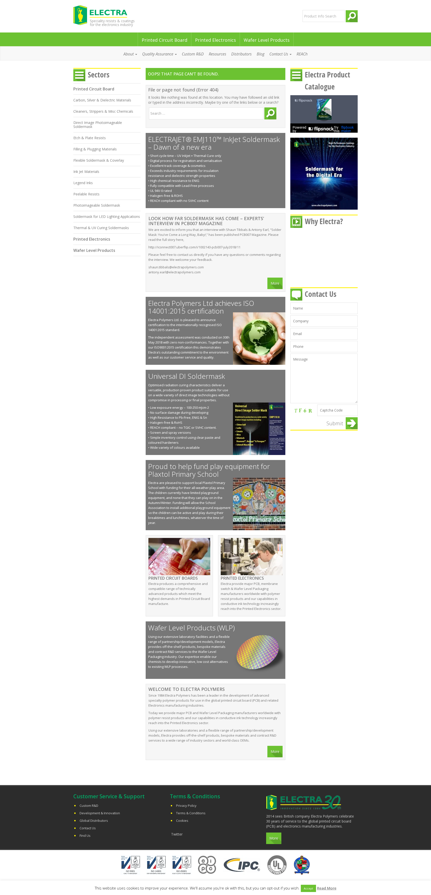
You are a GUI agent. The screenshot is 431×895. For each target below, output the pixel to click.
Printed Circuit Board (164, 40)
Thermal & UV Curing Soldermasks (101, 227)
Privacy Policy (186, 805)
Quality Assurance (158, 54)
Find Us (85, 835)
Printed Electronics (215, 40)
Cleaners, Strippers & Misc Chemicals (103, 111)
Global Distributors (94, 820)
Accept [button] (308, 888)
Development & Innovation (100, 813)
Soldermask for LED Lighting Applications (106, 216)
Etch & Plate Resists (89, 137)
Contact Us (88, 828)
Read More (326, 888)
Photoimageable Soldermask (96, 205)
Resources (217, 54)
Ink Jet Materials (86, 171)
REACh (302, 54)
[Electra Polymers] (119, 15)
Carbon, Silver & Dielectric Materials (102, 100)
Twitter (177, 834)
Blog (260, 54)
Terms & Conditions (191, 813)
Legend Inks (83, 182)
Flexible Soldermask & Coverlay (98, 160)
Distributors (241, 54)
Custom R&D (193, 54)
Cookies (182, 820)
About (129, 54)
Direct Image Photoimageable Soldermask (97, 124)
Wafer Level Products (267, 40)
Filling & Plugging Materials (95, 149)
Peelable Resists (86, 194)
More (275, 283)
